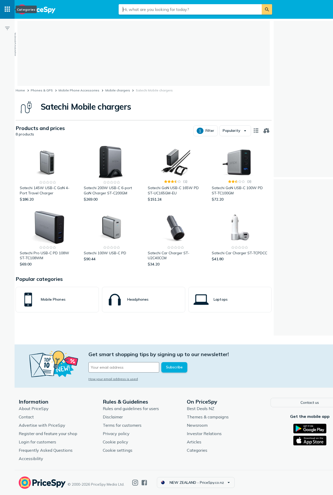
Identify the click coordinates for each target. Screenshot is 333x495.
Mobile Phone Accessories (79, 90)
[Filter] (7, 28)
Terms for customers (122, 425)
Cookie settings (117, 450)
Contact (26, 416)
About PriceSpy (34, 408)
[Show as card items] (256, 131)
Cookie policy (115, 441)
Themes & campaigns (208, 416)
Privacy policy (116, 433)
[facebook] (144, 482)
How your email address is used (113, 379)
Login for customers (37, 441)
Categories (197, 450)
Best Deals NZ (200, 408)
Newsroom (197, 425)
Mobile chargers (117, 90)
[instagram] (135, 482)
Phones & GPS (42, 90)
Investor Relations (204, 433)
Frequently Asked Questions (46, 450)
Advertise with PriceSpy (42, 425)
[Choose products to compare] (266, 131)
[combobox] (190, 9)
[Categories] (7, 9)
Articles (194, 441)
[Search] (267, 9)
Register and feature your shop (48, 433)
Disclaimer (113, 416)
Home (20, 90)
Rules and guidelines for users (131, 408)
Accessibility (31, 458)
